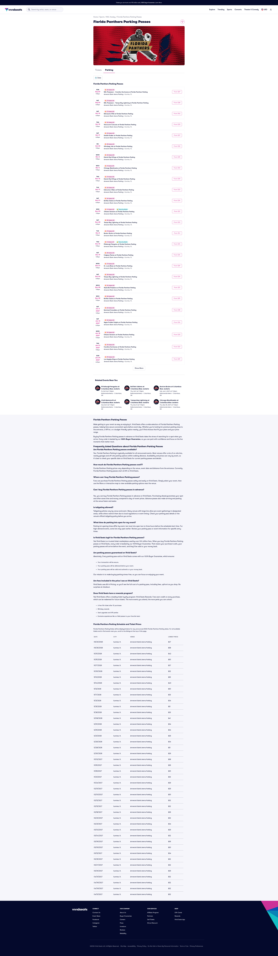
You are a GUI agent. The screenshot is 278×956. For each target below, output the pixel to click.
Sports (229, 10)
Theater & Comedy (251, 10)
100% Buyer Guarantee (148, 2)
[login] (270, 10)
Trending (221, 10)
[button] (98, 78)
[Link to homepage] (14, 9)
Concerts (238, 10)
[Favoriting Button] (182, 22)
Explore (212, 10)
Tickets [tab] (98, 70)
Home (95, 17)
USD (265, 10)
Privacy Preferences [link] (196, 946)
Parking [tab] (109, 70)
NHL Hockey (110, 17)
